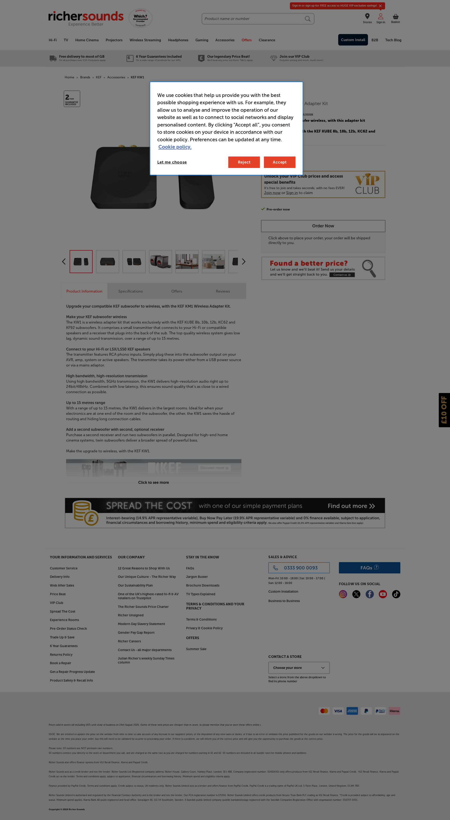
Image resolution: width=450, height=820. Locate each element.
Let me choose (172, 162)
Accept (280, 162)
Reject (244, 162)
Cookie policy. (174, 147)
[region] (226, 128)
